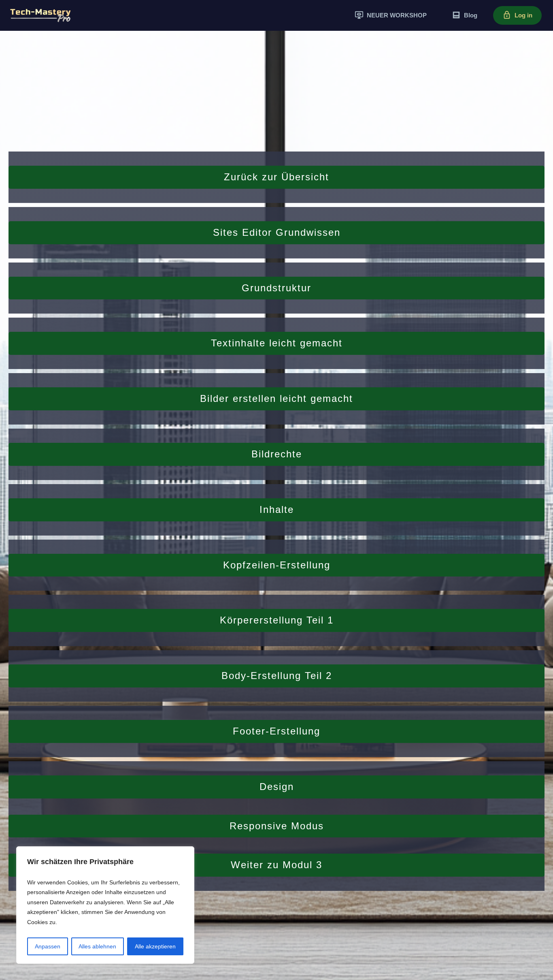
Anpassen (47, 946)
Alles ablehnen (97, 946)
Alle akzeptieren (155, 946)
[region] (105, 905)
